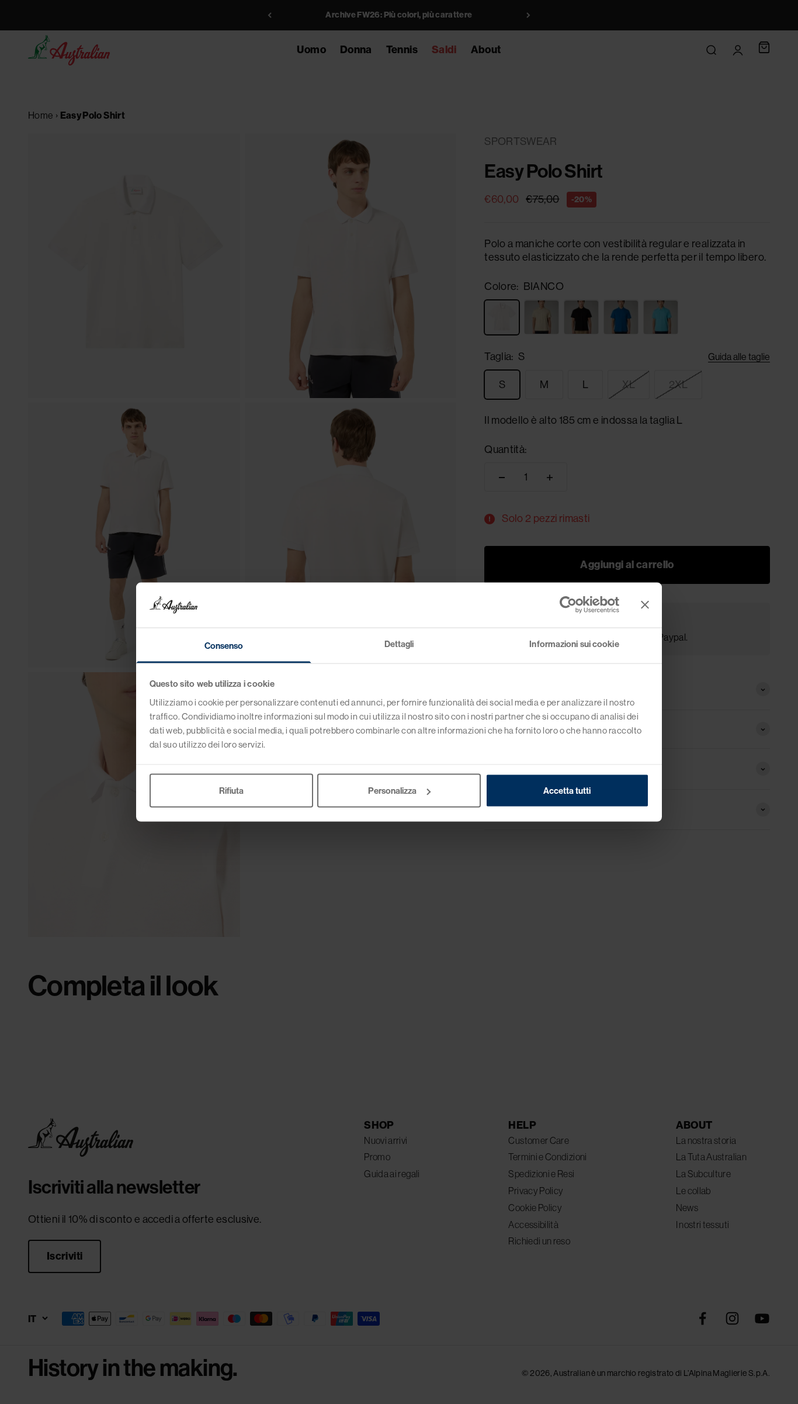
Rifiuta (231, 790)
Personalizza (392, 790)
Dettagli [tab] (399, 643)
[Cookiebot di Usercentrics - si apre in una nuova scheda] (568, 605)
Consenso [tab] (224, 645)
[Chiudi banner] (645, 605)
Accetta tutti (567, 790)
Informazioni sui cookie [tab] (574, 643)
